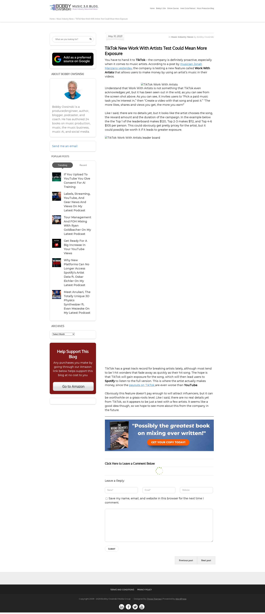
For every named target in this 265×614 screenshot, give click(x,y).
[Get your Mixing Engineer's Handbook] (159, 450)
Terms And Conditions (122, 589)
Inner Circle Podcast (187, 8)
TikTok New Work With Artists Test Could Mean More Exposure (156, 50)
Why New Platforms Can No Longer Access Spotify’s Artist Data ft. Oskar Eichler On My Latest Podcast (76, 273)
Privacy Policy (144, 589)
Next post (206, 560)
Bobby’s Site (161, 8)
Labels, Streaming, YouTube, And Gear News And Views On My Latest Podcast (77, 202)
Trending (62, 165)
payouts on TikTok (142, 385)
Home (152, 8)
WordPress (180, 599)
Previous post (186, 560)
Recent (83, 165)
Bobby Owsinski (205, 37)
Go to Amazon (73, 386)
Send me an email (64, 146)
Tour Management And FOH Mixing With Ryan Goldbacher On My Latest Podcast (77, 226)
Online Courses (173, 8)
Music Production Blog (205, 8)
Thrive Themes (154, 599)
